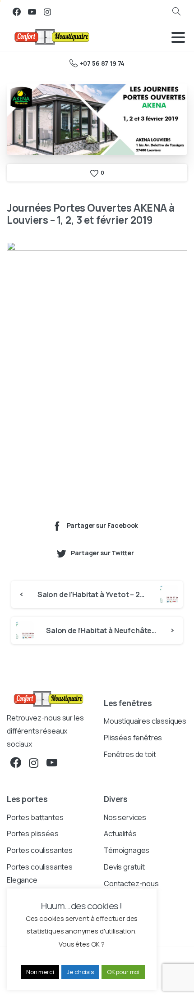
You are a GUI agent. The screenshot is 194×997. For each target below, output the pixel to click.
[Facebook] (16, 12)
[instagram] (47, 12)
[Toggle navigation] (178, 37)
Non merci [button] (40, 972)
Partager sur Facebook (103, 525)
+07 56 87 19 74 (102, 63)
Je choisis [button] (80, 972)
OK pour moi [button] (123, 972)
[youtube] (32, 12)
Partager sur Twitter (102, 552)
